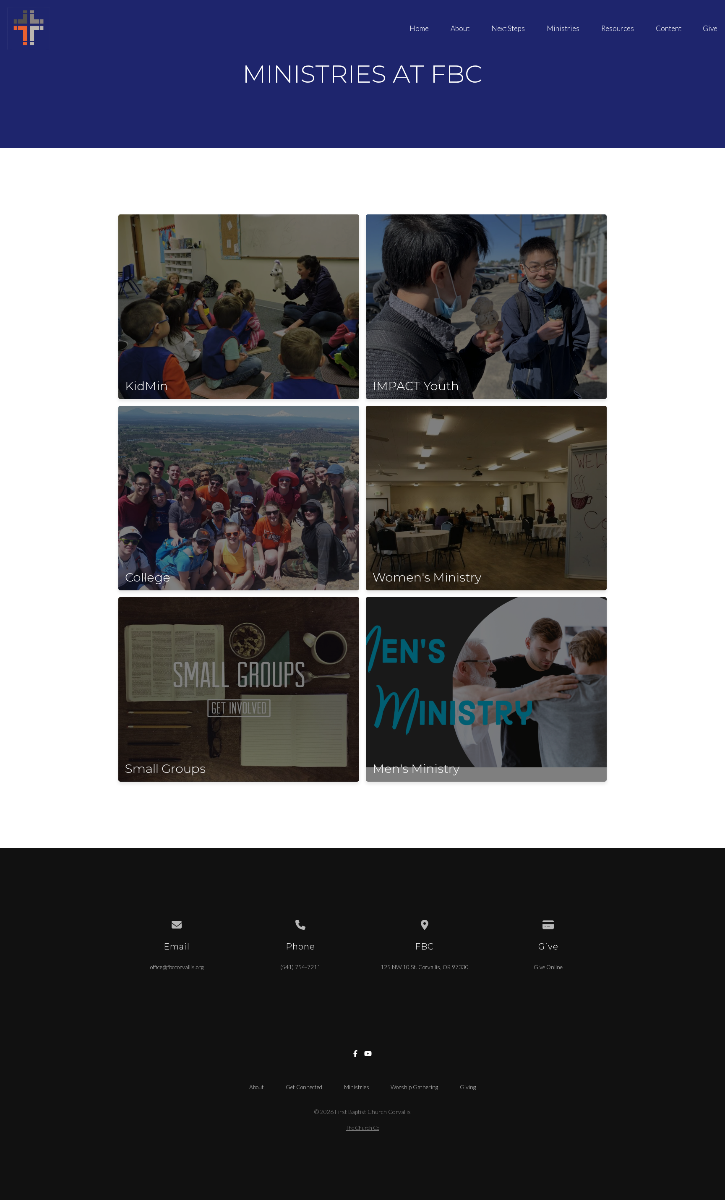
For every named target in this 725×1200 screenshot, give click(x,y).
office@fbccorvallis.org (176, 967)
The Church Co (362, 1127)
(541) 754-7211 (300, 967)
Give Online (548, 967)
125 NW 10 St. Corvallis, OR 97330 (425, 967)
